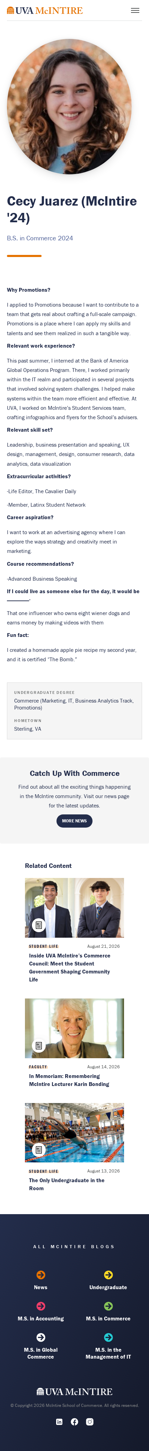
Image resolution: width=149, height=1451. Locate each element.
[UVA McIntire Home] (75, 1393)
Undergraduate (108, 1287)
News (40, 1287)
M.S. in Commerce (108, 1318)
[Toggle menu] (135, 10)
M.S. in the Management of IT (108, 1353)
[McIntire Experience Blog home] (45, 10)
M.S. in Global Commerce (41, 1353)
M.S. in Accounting (41, 1318)
